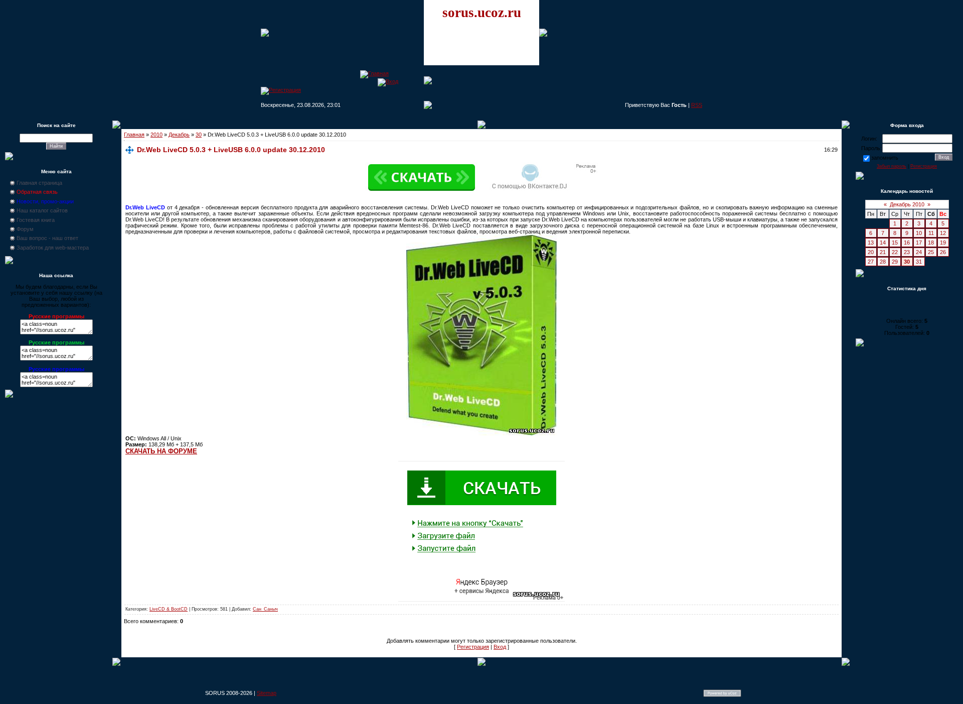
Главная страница (39, 183)
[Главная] (374, 73)
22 (895, 252)
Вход (500, 647)
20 (871, 252)
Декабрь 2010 (907, 204)
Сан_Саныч (265, 609)
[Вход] (388, 81)
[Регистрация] (281, 90)
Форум (25, 229)
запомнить (884, 158)
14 (883, 243)
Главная (134, 135)
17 (919, 243)
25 (931, 252)
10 (919, 233)
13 (871, 243)
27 (871, 262)
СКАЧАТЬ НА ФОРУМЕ (161, 451)
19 (943, 243)
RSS (696, 105)
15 (895, 243)
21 (883, 252)
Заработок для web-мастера (53, 248)
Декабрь (179, 135)
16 (907, 243)
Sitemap (266, 693)
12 (943, 233)
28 (883, 262)
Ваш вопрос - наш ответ (47, 238)
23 (907, 252)
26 (943, 252)
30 (199, 135)
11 (931, 233)
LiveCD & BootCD (168, 609)
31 (919, 262)
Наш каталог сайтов (42, 210)
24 (919, 252)
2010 (156, 135)
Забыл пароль (891, 166)
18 (931, 243)
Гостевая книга (36, 220)
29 (895, 262)
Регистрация (473, 647)
